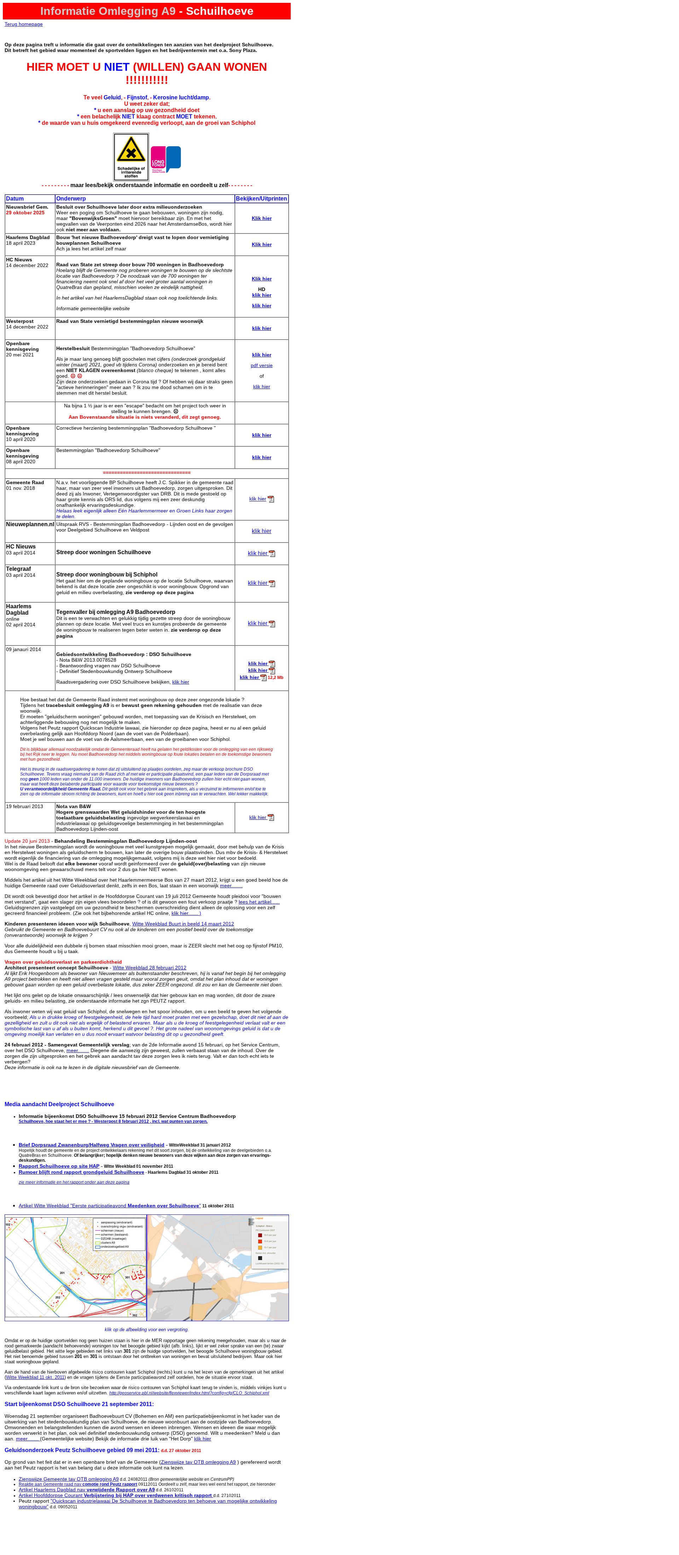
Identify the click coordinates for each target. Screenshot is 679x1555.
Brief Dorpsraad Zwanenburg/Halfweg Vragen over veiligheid (91, 1145)
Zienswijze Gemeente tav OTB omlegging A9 (69, 1479)
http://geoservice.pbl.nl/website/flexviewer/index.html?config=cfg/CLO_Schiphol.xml (189, 1393)
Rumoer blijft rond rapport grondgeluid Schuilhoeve (81, 1172)
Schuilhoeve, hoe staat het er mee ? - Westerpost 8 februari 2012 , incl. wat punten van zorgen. (113, 1121)
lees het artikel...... (259, 902)
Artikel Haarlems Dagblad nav (87, 1489)
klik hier (261, 386)
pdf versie (262, 365)
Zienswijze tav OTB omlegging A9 (198, 1462)
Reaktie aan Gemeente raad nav (78, 1484)
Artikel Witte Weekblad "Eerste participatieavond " (110, 1205)
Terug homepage (24, 24)
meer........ (231, 885)
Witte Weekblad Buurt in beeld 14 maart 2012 (183, 924)
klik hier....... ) (186, 913)
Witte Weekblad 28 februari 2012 (149, 967)
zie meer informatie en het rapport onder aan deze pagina (74, 1182)
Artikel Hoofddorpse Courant (116, 1495)
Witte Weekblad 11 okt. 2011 (35, 1377)
